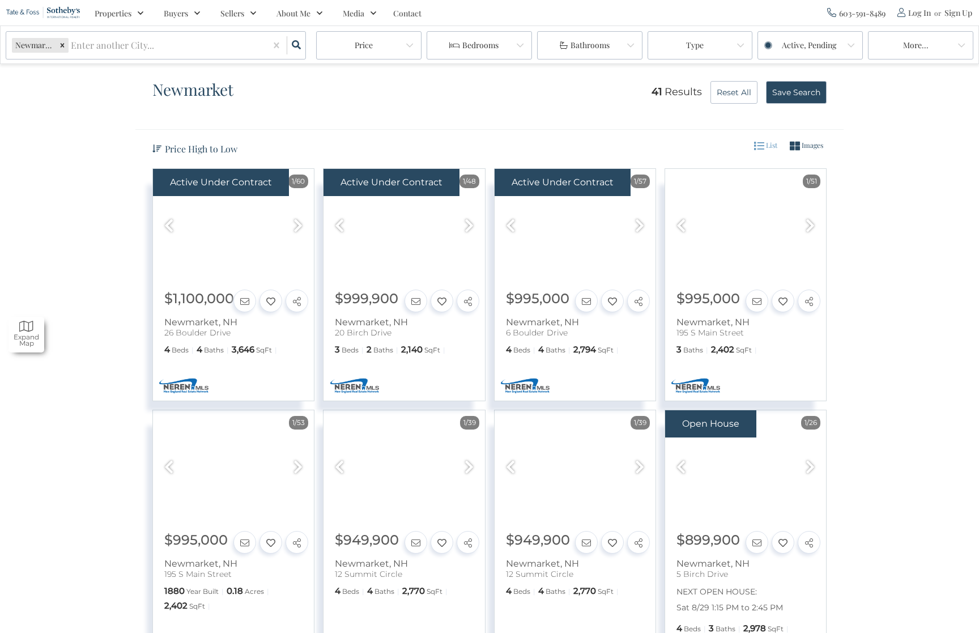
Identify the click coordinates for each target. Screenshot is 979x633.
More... (916, 45)
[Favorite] (270, 301)
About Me (293, 13)
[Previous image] (169, 226)
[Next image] (298, 226)
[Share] (297, 301)
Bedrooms (480, 45)
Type (695, 45)
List (770, 145)
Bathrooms (590, 45)
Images (811, 145)
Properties (113, 13)
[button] (62, 45)
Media (353, 13)
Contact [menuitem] (407, 13)
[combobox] (72, 45)
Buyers (176, 13)
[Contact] (244, 301)
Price (364, 45)
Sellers (232, 13)
